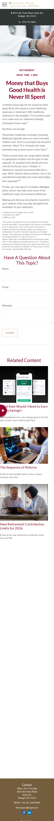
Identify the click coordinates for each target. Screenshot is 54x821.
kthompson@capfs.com (27, 807)
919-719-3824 (29, 21)
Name (5, 268)
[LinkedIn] (29, 813)
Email (5, 287)
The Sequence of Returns (18, 467)
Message (7, 305)
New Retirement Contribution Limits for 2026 (22, 526)
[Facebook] (24, 813)
